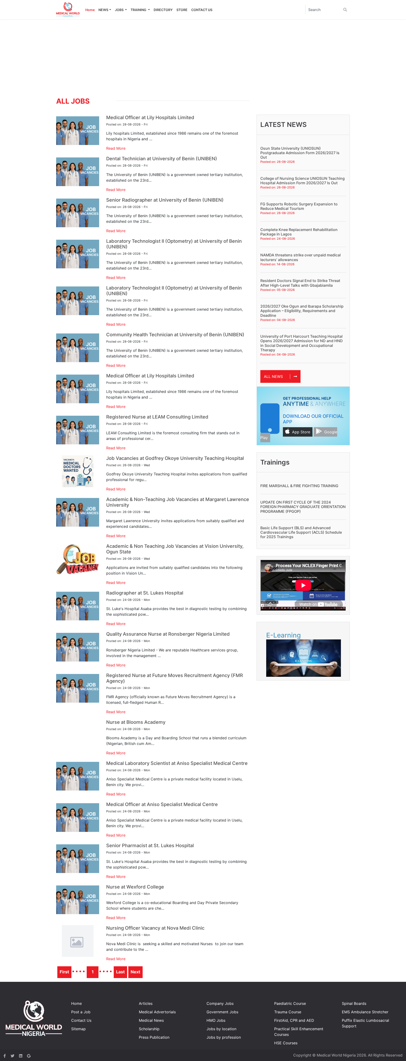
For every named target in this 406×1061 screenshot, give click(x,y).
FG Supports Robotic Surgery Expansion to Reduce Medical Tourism (299, 206)
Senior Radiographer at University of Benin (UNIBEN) (165, 200)
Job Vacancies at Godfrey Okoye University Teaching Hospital (175, 458)
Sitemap (78, 1028)
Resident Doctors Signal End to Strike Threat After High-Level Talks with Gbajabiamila (300, 282)
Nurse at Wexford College (135, 887)
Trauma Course (287, 1012)
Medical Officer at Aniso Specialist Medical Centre (162, 804)
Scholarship (149, 1028)
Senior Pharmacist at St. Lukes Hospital (150, 845)
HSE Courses (285, 1043)
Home (90, 10)
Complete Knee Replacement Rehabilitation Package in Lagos (299, 231)
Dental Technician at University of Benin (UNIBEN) (161, 158)
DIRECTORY (163, 10)
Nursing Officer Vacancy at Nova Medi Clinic (155, 928)
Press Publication (154, 1037)
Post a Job (80, 1012)
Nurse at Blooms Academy (135, 722)
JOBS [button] (119, 10)
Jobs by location (221, 1028)
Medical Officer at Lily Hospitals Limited (150, 117)
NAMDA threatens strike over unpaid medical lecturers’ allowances (300, 257)
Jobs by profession (224, 1037)
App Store (301, 432)
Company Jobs (220, 1003)
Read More (115, 148)
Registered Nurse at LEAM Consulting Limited (157, 417)
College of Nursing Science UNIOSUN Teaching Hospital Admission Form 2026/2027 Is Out (302, 180)
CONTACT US (201, 10)
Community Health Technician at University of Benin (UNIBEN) (175, 334)
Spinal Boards (354, 1003)
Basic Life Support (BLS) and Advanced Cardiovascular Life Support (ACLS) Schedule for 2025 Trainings (301, 532)
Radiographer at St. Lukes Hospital (144, 593)
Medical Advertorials (157, 1012)
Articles (145, 1003)
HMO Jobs (216, 1020)
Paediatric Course (290, 1003)
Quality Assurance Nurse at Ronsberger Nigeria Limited (168, 634)
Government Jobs (222, 1012)
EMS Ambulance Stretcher (365, 1012)
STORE (181, 10)
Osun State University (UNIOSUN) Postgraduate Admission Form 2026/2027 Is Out (300, 153)
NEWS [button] (103, 10)
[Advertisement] (203, 54)
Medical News (151, 1020)
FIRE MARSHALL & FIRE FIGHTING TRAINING (299, 485)
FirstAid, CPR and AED (294, 1020)
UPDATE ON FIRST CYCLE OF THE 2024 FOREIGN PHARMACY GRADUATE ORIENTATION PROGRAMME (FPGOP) (303, 506)
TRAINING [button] (139, 10)
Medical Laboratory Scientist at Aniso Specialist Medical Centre (177, 763)
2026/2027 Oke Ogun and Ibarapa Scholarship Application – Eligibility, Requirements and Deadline (302, 310)
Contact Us (81, 1020)
